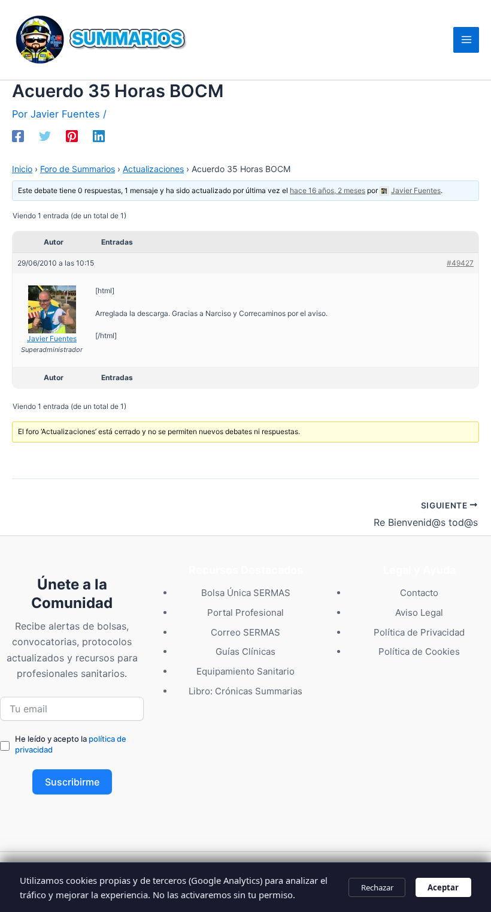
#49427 (460, 262)
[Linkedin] (99, 136)
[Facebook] (18, 136)
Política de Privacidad (419, 632)
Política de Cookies (419, 651)
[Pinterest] (72, 136)
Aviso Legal (419, 612)
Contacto (419, 592)
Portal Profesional (245, 612)
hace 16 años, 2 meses (327, 190)
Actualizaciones (153, 169)
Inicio (22, 169)
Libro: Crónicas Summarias (245, 691)
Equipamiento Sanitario (245, 671)
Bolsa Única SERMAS (245, 592)
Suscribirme (72, 782)
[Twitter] (45, 136)
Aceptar (443, 887)
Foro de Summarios (77, 169)
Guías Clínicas (245, 651)
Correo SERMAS (245, 632)
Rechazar (377, 887)
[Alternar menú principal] (466, 40)
